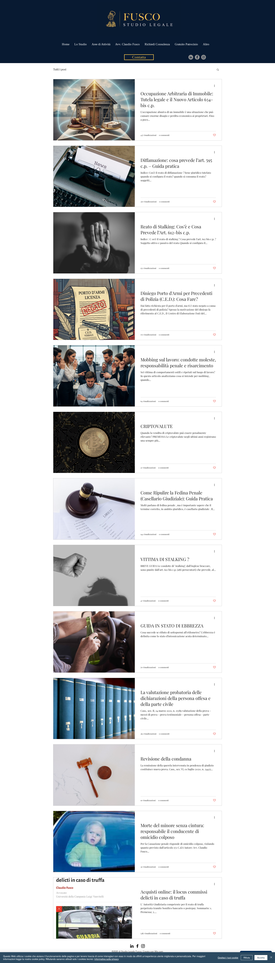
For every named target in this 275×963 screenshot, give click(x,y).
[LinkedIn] (190, 57)
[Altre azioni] (215, 86)
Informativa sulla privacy (106, 959)
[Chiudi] (271, 957)
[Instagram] (203, 57)
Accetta (261, 957)
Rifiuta (246, 957)
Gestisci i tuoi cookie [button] (228, 957)
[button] (217, 70)
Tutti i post (59, 69)
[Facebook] (197, 57)
